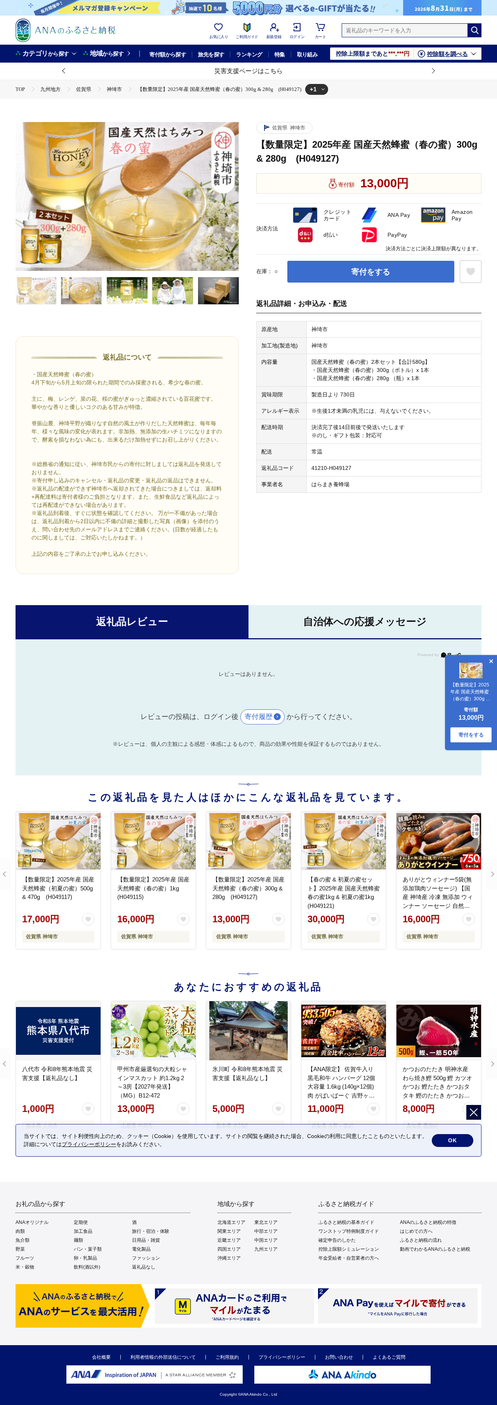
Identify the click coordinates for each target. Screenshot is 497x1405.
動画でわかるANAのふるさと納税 (435, 1249)
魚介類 (23, 1240)
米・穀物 (25, 1267)
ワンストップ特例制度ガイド (348, 1231)
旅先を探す (211, 54)
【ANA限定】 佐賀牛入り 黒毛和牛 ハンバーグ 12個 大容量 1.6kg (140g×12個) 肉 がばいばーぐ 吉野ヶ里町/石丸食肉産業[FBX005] (341, 1086)
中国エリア (266, 1240)
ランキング (249, 54)
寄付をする (370, 271)
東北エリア (266, 1222)
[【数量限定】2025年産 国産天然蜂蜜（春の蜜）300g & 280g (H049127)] (248, 841)
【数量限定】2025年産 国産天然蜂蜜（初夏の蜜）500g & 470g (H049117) (58, 888)
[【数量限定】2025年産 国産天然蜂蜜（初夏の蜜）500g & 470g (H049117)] (58, 841)
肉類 (20, 1231)
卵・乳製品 (85, 1258)
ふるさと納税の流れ (421, 1240)
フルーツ (25, 1258)
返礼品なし (143, 1267)
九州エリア (266, 1249)
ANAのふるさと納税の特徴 (428, 1222)
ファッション (146, 1258)
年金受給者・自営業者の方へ (348, 1258)
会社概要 (101, 1357)
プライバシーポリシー (282, 1357)
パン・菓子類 (88, 1249)
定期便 (81, 1222)
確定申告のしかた (337, 1240)
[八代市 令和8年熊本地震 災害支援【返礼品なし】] (58, 1030)
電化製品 (141, 1249)
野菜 (20, 1249)
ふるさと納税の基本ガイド (346, 1222)
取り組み (307, 54)
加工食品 (83, 1231)
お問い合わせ (339, 1357)
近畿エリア (229, 1240)
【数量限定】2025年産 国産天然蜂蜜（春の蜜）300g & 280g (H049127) (248, 888)
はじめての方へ (416, 1231)
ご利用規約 (227, 1357)
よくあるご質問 (389, 1357)
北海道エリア (231, 1222)
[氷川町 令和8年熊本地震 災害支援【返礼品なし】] (248, 1030)
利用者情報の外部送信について (163, 1357)
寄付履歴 (259, 717)
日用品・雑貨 (146, 1240)
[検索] (474, 30)
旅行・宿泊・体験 (150, 1231)
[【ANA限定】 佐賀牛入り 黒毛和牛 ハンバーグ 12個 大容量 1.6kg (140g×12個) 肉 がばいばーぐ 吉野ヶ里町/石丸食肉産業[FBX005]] (343, 1030)
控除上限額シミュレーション (348, 1249)
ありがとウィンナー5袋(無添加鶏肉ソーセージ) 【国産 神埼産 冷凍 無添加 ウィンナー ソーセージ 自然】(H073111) (438, 897)
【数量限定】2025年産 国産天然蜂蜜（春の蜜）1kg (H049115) (153, 888)
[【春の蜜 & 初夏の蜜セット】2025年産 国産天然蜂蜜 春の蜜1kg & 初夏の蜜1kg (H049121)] (343, 841)
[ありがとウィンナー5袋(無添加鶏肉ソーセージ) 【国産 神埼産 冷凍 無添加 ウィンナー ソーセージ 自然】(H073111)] (438, 841)
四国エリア (229, 1249)
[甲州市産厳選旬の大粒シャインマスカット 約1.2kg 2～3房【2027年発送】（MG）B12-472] (153, 1030)
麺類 (78, 1240)
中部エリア (266, 1231)
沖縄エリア (229, 1258)
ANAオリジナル (32, 1222)
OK (452, 1140)
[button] (64, 71)
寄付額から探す (167, 54)
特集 (280, 54)
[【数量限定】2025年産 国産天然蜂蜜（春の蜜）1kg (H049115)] (153, 841)
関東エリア (229, 1231)
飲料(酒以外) (87, 1267)
